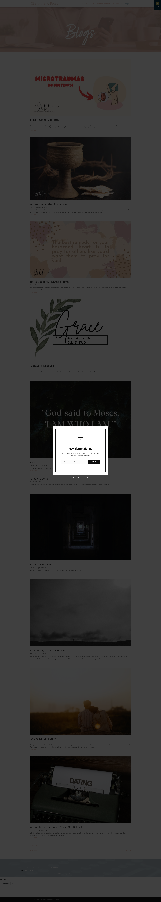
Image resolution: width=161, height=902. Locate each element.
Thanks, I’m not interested (80, 478)
